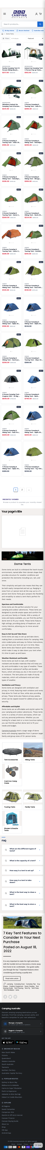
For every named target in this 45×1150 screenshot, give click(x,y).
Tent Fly (27, 988)
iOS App (5, 1130)
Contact (19, 1144)
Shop (4, 1127)
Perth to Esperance (9, 1091)
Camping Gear (19, 984)
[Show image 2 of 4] (10, 61)
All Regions (6, 1106)
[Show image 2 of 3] (11, 170)
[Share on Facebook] (5, 997)
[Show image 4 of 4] (13, 61)
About (13, 1144)
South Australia (7, 1064)
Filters (7, 38)
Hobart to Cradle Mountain (12, 1097)
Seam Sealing (29, 986)
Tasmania (5, 1067)
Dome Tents (10, 34)
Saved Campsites (8, 1109)
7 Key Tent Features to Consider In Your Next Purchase (22, 937)
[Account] (36, 14)
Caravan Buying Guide (10, 1121)
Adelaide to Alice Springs (11, 1094)
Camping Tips (31, 984)
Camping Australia (9, 731)
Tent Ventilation (9, 990)
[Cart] (40, 14)
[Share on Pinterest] (15, 997)
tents (17, 990)
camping (10, 984)
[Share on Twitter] (10, 997)
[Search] (40, 24)
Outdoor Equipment (16, 986)
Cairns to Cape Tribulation (12, 1088)
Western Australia (8, 1061)
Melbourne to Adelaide (10, 1085)
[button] (18, 46)
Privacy (26, 1144)
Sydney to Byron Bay (9, 1082)
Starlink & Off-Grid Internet (12, 1115)
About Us (5, 1124)
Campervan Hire (8, 1112)
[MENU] (4, 14)
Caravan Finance (8, 1118)
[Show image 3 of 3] (12, 170)
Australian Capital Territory (12, 1073)
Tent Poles (35, 988)
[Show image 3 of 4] (34, 61)
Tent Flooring (18, 988)
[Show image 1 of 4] (9, 61)
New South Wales (8, 1052)
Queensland (6, 1058)
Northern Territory (8, 1070)
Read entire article (11, 978)
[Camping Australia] (19, 14)
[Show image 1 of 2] (10, 134)
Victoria (5, 1055)
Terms (32, 1144)
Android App (6, 1133)
